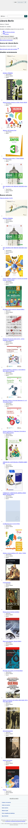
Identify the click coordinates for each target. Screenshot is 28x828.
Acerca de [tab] (7, 36)
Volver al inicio (14, 798)
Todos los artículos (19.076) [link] (6, 198)
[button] (14, 38)
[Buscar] (25, 16)
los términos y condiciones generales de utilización (15, 821)
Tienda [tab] (2, 36)
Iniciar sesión (20, 2)
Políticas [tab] (12, 36)
